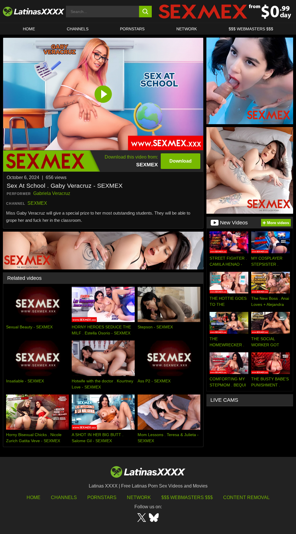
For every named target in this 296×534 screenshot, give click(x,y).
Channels (64, 497)
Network (186, 29)
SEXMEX (37, 203)
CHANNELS (77, 29)
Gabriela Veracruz (51, 193)
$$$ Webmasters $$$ (187, 497)
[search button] (145, 11)
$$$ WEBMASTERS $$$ (251, 29)
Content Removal (246, 497)
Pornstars (132, 29)
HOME (29, 29)
